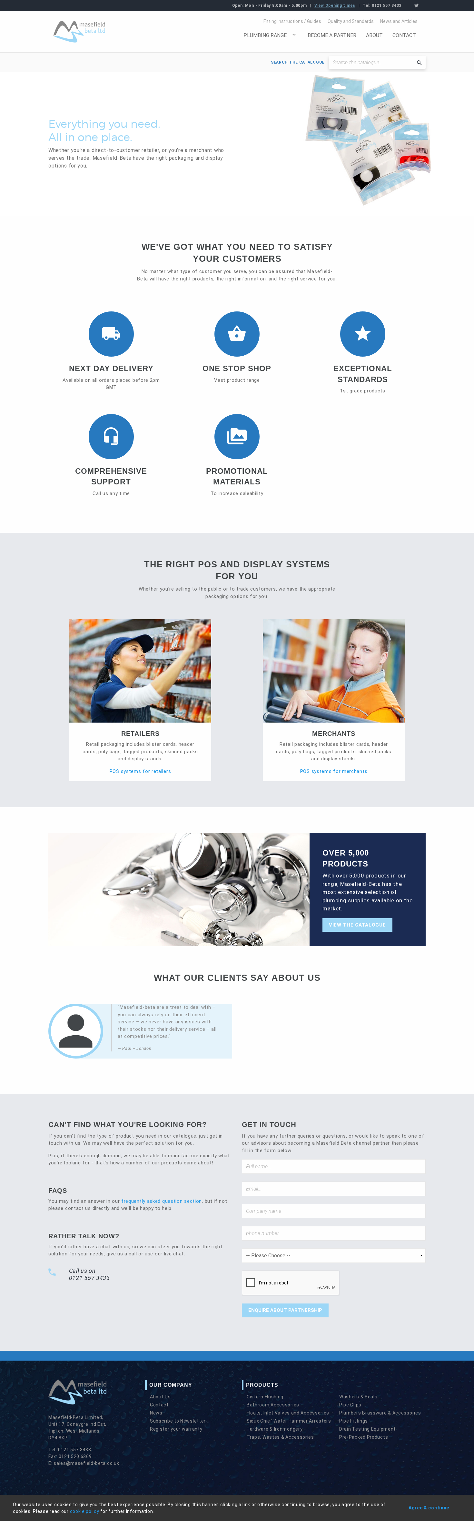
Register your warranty (176, 1429)
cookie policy (84, 1511)
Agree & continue (429, 1507)
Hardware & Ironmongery (274, 1429)
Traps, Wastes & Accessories (280, 1437)
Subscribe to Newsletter (178, 1421)
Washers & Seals (358, 1396)
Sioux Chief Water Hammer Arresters (289, 1421)
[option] (237, 143)
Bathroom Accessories (273, 1404)
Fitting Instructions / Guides (292, 21)
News (156, 1412)
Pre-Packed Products (363, 1437)
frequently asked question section (161, 1201)
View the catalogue (357, 925)
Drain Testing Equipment (367, 1429)
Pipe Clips (350, 1404)
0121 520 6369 (75, 1456)
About (374, 35)
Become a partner (332, 35)
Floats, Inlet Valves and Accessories (288, 1412)
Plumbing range (265, 35)
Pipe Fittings (353, 1421)
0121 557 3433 (386, 5)
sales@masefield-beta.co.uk (86, 1463)
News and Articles (399, 21)
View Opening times (334, 5)
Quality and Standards (351, 21)
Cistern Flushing (265, 1396)
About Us (160, 1396)
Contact (404, 35)
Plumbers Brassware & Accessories (380, 1412)
